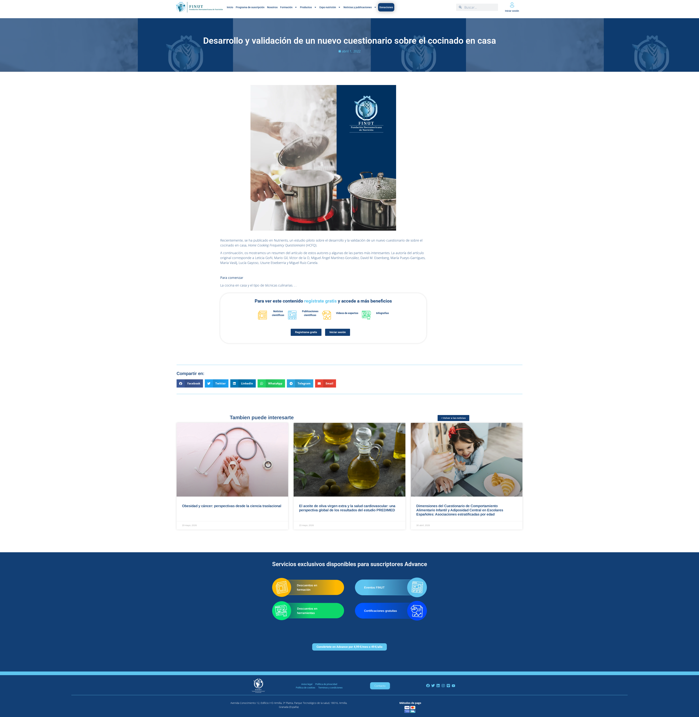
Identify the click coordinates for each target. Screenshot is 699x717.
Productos (306, 7)
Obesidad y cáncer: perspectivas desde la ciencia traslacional (231, 506)
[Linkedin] (438, 685)
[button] (190, 383)
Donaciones (386, 7)
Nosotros (272, 7)
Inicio (230, 7)
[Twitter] (433, 685)
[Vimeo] (448, 685)
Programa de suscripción (250, 7)
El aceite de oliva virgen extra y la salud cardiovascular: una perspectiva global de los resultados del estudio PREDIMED (347, 508)
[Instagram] (443, 685)
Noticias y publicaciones (357, 7)
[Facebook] (428, 685)
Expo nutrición (327, 7)
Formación (286, 7)
